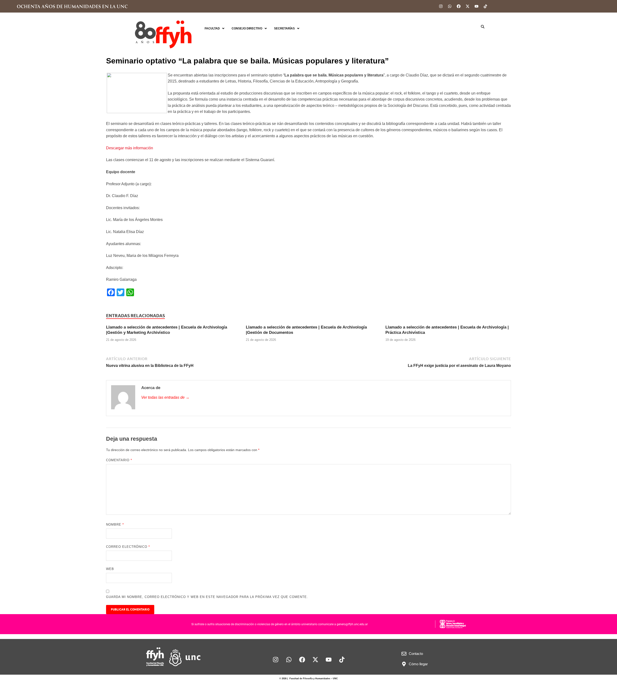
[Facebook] (459, 6)
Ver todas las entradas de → (165, 397)
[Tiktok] (485, 6)
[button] (214, 28)
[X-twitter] (467, 6)
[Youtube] (476, 6)
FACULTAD (212, 28)
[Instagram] (441, 6)
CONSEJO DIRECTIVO (247, 28)
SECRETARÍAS (284, 28)
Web (110, 569)
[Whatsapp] (450, 6)
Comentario (119, 460)
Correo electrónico (128, 547)
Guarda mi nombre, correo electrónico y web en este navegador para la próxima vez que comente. (207, 597)
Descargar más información (129, 148)
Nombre (115, 524)
